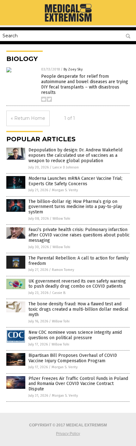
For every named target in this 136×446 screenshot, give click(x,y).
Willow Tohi (61, 219)
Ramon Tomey (63, 270)
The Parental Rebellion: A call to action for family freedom (78, 260)
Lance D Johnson (66, 167)
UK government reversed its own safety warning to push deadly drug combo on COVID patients (77, 283)
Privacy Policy (68, 433)
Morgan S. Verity (65, 190)
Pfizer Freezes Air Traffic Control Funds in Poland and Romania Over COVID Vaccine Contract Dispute (78, 384)
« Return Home (28, 118)
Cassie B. (59, 293)
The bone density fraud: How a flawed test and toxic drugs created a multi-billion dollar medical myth (78, 309)
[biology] (68, 21)
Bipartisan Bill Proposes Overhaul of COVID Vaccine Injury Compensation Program (72, 358)
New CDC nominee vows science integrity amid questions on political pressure (75, 335)
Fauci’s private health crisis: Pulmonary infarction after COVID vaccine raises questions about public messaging (79, 235)
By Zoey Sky (73, 69)
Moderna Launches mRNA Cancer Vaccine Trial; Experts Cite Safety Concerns (75, 181)
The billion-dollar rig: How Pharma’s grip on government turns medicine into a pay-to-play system (75, 207)
